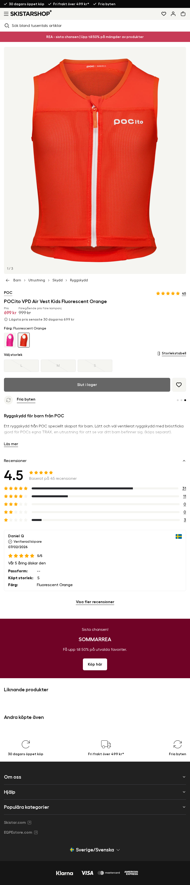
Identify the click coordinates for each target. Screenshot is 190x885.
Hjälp (9, 791)
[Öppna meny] (5, 14)
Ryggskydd (79, 280)
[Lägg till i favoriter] (179, 385)
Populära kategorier (26, 807)
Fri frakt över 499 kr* (71, 4)
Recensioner (15, 461)
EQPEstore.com (18, 832)
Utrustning (36, 280)
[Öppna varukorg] (184, 14)
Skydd (57, 280)
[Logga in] (173, 14)
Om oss (12, 776)
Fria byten (106, 4)
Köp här (95, 664)
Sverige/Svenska (95, 849)
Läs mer (11, 444)
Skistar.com (15, 823)
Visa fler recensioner (95, 602)
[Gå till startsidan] (31, 13)
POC (8, 293)
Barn (17, 280)
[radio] (21, 366)
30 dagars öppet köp (26, 4)
